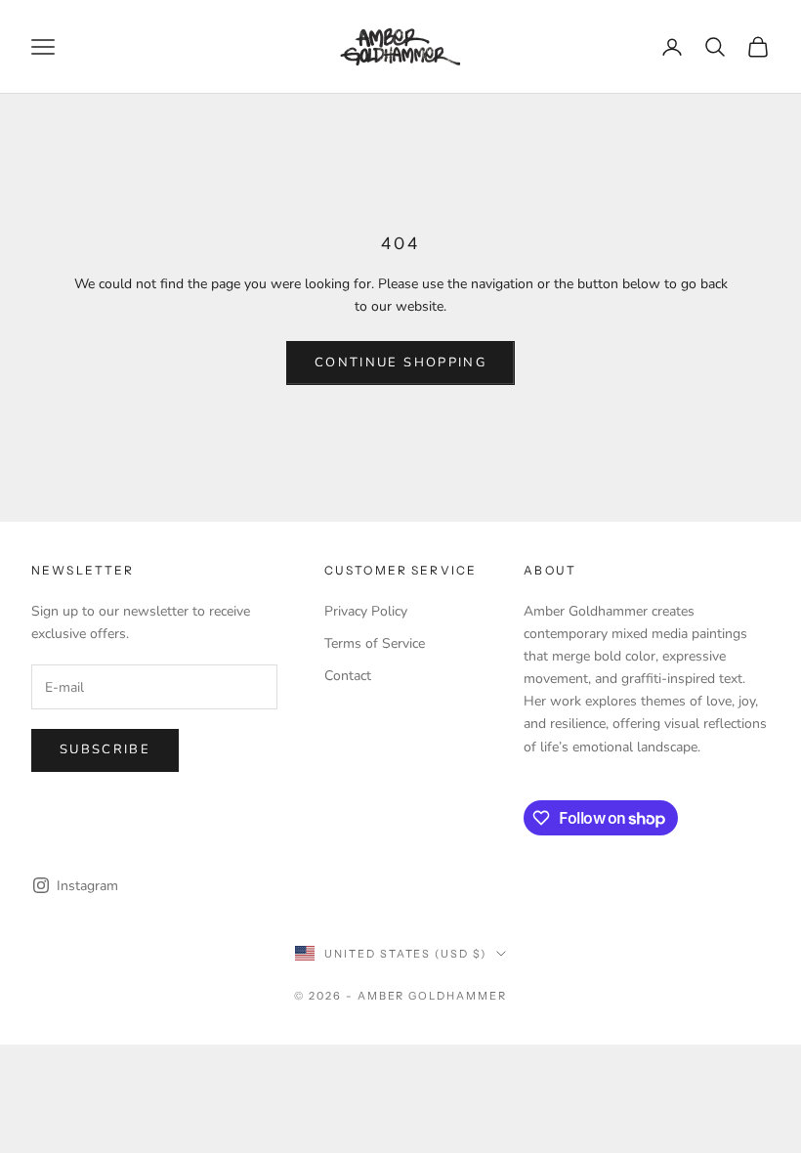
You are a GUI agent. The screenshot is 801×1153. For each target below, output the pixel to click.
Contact (347, 675)
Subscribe (105, 749)
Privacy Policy (365, 611)
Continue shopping (400, 362)
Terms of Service (374, 643)
